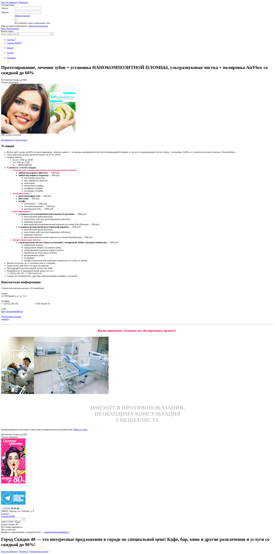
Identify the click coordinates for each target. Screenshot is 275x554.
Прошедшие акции (39, 551)
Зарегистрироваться (38, 26)
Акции (10, 52)
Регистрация (13, 28)
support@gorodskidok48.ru (56, 532)
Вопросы (23, 2)
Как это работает (9, 551)
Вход (3, 28)
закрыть (5, 319)
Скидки (11, 39)
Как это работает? (10, 2)
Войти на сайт (80, 429)
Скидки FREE (8, 516)
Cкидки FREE (14, 43)
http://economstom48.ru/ (12, 311)
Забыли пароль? (22, 15)
